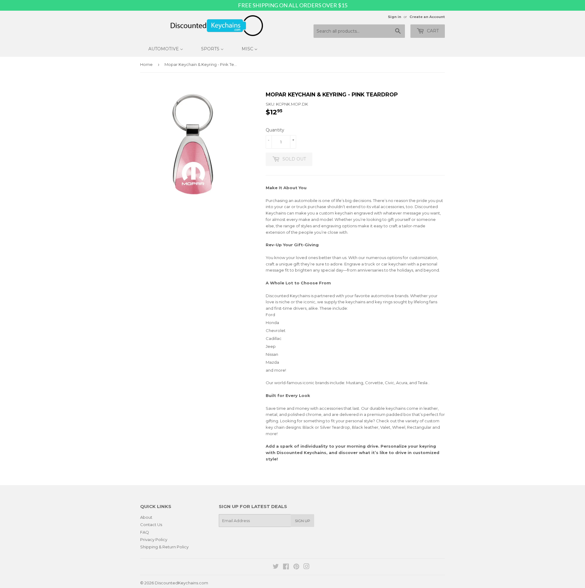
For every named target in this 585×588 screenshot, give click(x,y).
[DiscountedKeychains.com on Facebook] (286, 567)
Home (146, 64)
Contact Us (151, 524)
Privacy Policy (153, 539)
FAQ (144, 532)
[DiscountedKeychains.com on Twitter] (276, 567)
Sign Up (302, 520)
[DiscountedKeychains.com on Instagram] (306, 567)
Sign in (394, 17)
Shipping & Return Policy (164, 546)
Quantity (275, 130)
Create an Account (427, 17)
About (146, 517)
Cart (432, 31)
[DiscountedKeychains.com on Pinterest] (296, 567)
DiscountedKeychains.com (181, 582)
